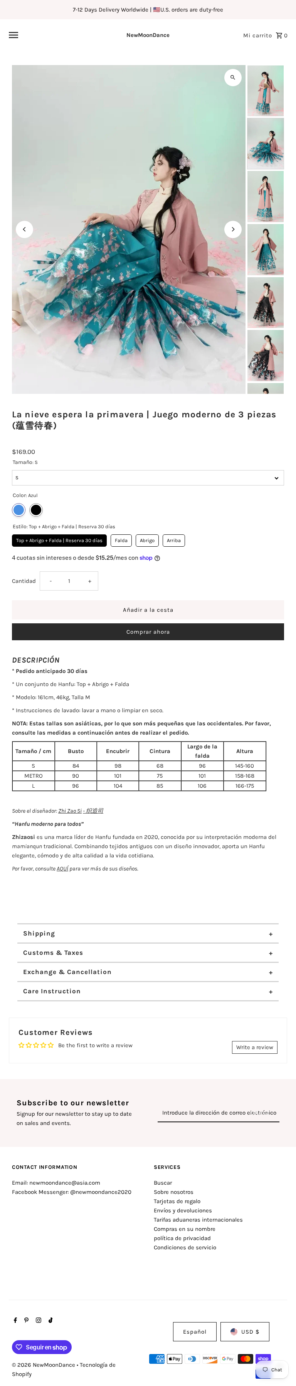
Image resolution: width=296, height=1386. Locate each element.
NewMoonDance (148, 35)
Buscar (163, 1182)
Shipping (39, 933)
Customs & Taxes (53, 952)
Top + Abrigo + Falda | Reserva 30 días (59, 538)
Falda (121, 538)
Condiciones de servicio (185, 1247)
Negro (36, 510)
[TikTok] (50, 1321)
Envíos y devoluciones (183, 1210)
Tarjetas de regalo (177, 1201)
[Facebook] (14, 1321)
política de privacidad (182, 1238)
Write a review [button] (254, 1047)
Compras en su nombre (184, 1228)
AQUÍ (62, 868)
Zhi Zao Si (70, 810)
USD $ (250, 1331)
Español (195, 1331)
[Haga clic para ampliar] (233, 77)
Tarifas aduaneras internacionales (198, 1219)
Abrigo (147, 538)
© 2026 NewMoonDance (44, 1364)
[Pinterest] (25, 1321)
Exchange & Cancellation (67, 972)
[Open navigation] (56, 35)
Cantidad (24, 581)
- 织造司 (93, 810)
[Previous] (24, 229)
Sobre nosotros (173, 1191)
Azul (18, 510)
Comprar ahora (148, 631)
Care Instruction (52, 991)
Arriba (173, 538)
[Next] (233, 229)
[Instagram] (37, 1321)
